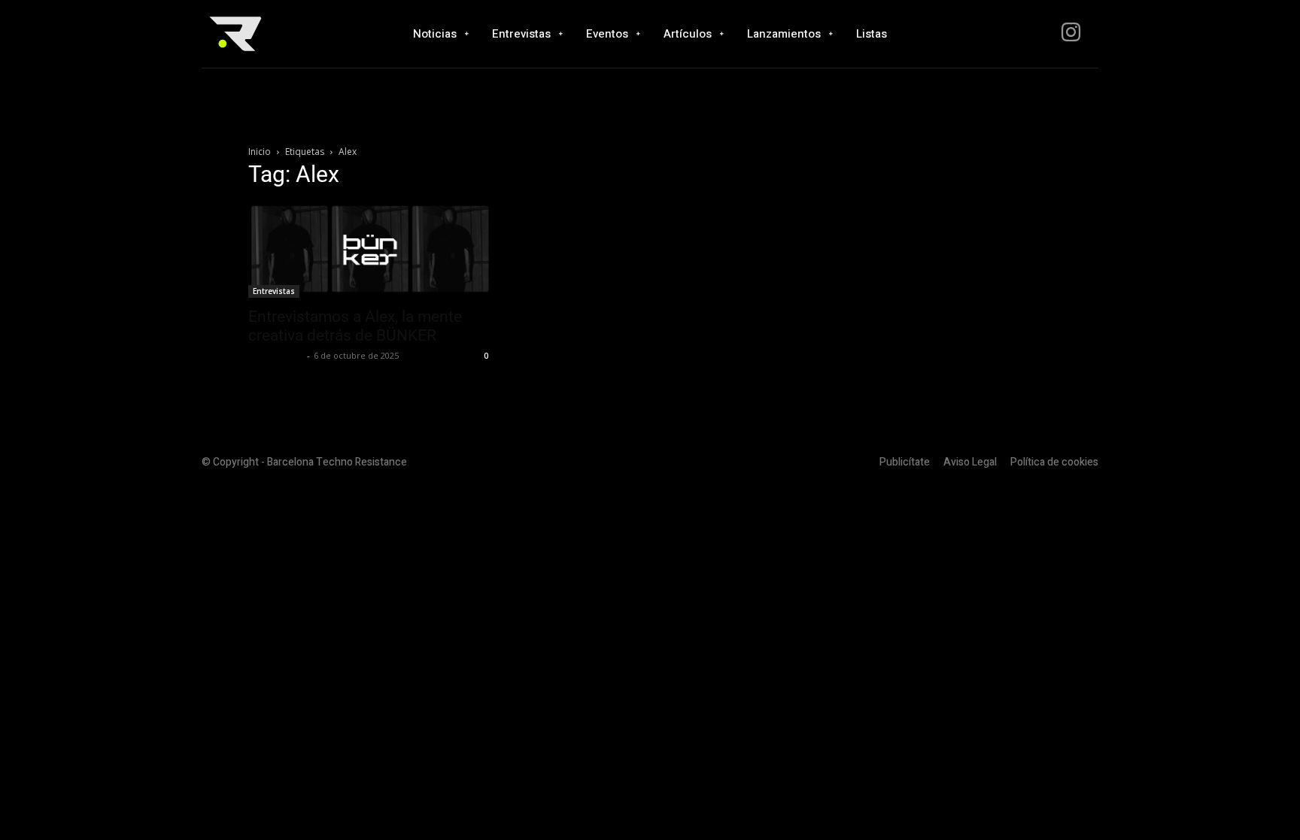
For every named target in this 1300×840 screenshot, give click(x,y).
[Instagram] (1070, 34)
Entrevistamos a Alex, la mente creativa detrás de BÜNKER (355, 326)
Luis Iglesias (275, 355)
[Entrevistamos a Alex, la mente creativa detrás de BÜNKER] (370, 250)
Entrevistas (274, 291)
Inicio (259, 151)
